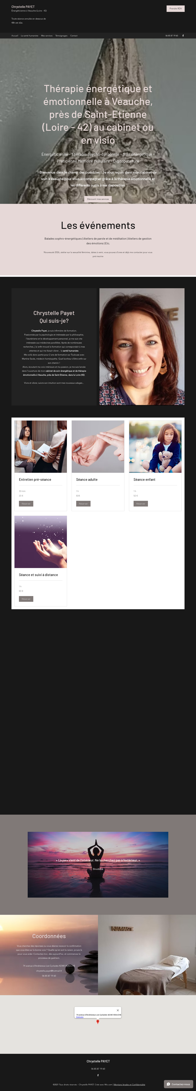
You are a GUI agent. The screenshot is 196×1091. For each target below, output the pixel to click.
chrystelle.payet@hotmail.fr (49, 970)
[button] (26, 504)
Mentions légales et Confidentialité (129, 1084)
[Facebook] (183, 35)
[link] (40, 479)
